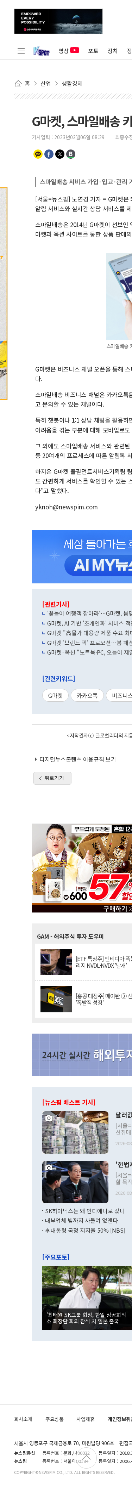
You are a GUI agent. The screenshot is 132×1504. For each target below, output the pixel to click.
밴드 (70, 154)
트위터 (59, 154)
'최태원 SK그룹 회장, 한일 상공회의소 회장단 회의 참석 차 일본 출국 (86, 1317)
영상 (63, 50)
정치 (112, 50)
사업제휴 (85, 1419)
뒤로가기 (54, 778)
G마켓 (55, 695)
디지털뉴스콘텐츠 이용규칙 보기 (77, 759)
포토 (93, 50)
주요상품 (54, 1419)
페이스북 (49, 154)
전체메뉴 (21, 51)
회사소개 (23, 1419)
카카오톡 (38, 154)
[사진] (75, 1131)
